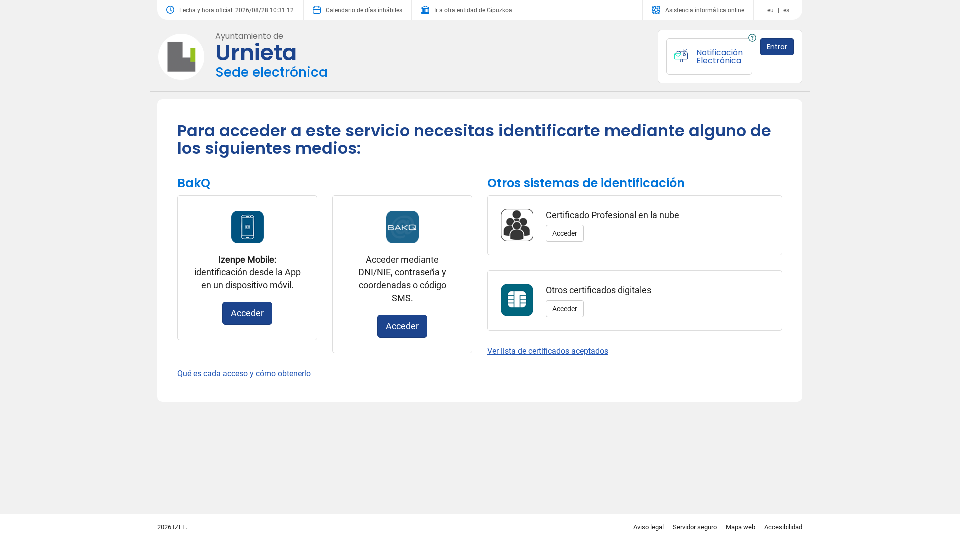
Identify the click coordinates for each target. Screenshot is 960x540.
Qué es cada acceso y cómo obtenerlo (244, 373)
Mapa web (741, 527)
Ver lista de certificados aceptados (548, 351)
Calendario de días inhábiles (364, 10)
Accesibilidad (783, 527)
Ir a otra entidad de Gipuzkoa (473, 10)
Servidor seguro (695, 527)
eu (771, 10)
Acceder (247, 313)
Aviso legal (649, 527)
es (787, 10)
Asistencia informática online (705, 10)
